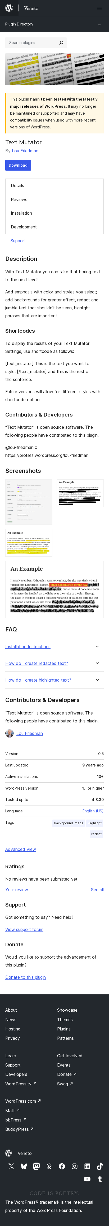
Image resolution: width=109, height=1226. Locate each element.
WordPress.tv (21, 1083)
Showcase (67, 1010)
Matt (12, 1110)
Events (64, 1065)
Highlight (95, 823)
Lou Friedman (25, 150)
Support (18, 240)
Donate (67, 1074)
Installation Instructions (28, 646)
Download (18, 165)
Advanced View (20, 849)
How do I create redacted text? (36, 663)
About (11, 1010)
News (10, 1019)
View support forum (24, 929)
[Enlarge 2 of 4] (96, 486)
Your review (16, 889)
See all (97, 889)
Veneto (25, 1153)
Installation (21, 213)
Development (24, 226)
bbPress (16, 1120)
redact (96, 834)
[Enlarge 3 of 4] (45, 536)
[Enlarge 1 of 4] (45, 486)
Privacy (12, 1038)
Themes (65, 1019)
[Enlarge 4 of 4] (96, 568)
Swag (65, 1083)
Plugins (64, 1029)
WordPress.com (23, 1101)
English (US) (93, 811)
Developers (16, 1074)
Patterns (65, 1038)
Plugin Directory (19, 24)
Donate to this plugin (25, 977)
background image (69, 823)
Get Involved (70, 1055)
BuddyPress (19, 1129)
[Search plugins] (61, 42)
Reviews (19, 199)
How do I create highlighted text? (38, 680)
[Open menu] (100, 8)
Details (17, 185)
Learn (10, 1055)
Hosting (12, 1029)
